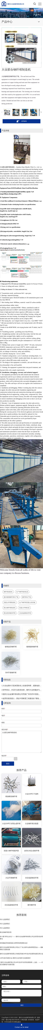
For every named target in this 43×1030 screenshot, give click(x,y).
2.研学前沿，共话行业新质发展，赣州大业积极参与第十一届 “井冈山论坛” (21, 690)
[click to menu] (39, 4)
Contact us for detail (21, 1027)
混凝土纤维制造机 (9, 602)
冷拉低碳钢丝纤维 (25, 613)
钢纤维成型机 (8, 592)
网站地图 (24, 1020)
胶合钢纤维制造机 (9, 608)
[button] (41, 112)
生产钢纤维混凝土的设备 (27, 602)
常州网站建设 (16, 1022)
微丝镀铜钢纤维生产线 (11, 597)
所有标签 (31, 1020)
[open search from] (34, 4)
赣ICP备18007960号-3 (13, 1020)
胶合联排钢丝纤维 (9, 613)
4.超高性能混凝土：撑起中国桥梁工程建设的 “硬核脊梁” (21, 698)
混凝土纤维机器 (24, 608)
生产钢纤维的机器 (22, 592)
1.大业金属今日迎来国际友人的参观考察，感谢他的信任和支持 (21, 685)
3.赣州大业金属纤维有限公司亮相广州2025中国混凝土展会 (21, 694)
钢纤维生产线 (26, 597)
